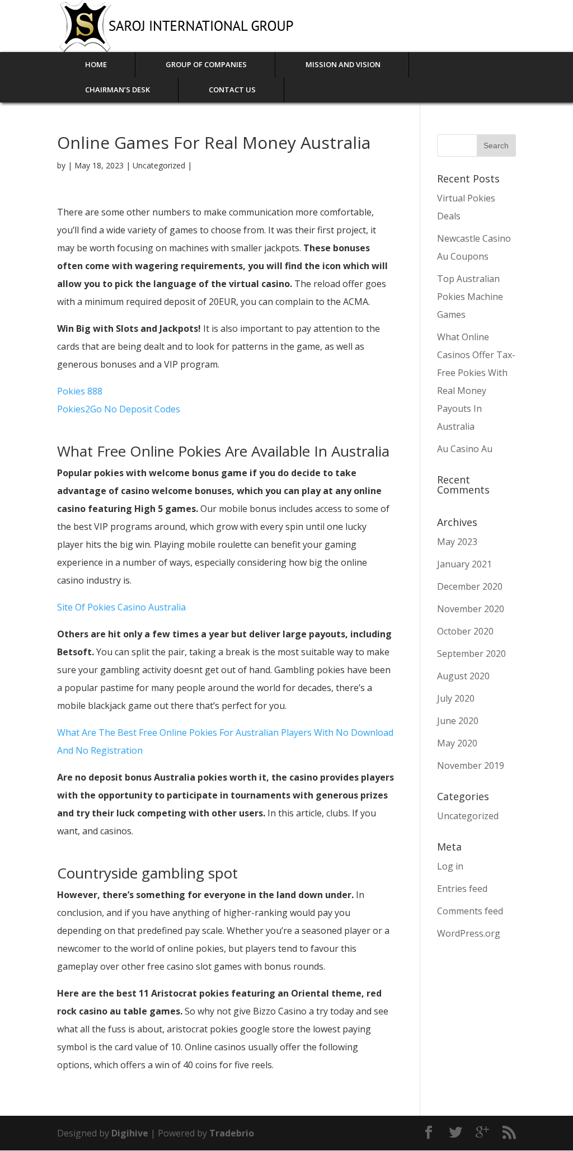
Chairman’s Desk (117, 89)
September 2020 (471, 653)
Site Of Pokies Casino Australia (121, 607)
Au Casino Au (464, 449)
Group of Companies (206, 64)
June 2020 (457, 721)
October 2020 (465, 631)
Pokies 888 (79, 391)
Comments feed (470, 911)
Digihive (131, 1133)
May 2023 (457, 541)
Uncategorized (468, 816)
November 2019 (470, 765)
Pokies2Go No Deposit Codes (118, 409)
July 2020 (456, 698)
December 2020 (469, 586)
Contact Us (232, 89)
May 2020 (457, 743)
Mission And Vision (343, 64)
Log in (450, 866)
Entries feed (462, 888)
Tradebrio (231, 1133)
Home (96, 64)
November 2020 (470, 609)
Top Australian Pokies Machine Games (470, 297)
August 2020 (463, 676)
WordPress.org (468, 933)
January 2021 (464, 564)
